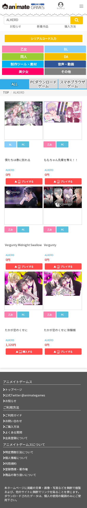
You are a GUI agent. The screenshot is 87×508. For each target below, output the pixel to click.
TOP (6, 92)
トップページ (13, 389)
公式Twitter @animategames (25, 395)
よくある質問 (13, 432)
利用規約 (10, 463)
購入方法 (70, 26)
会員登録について (16, 438)
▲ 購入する (24, 351)
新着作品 (42, 26)
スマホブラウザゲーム (72, 84)
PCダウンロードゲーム (43, 84)
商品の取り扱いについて (20, 475)
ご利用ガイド (13, 415)
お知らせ (10, 401)
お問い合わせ (13, 421)
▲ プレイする (24, 181)
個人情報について (16, 458)
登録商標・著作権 (16, 469)
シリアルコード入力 (43, 38)
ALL (15, 83)
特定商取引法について (19, 452)
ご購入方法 (12, 427)
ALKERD (10, 170)
